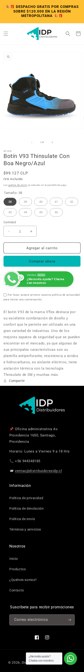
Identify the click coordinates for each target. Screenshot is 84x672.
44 (25, 211)
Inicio (13, 559)
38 (10, 200)
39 (25, 200)
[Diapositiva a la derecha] (52, 142)
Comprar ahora (42, 261)
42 (72, 200)
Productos (17, 569)
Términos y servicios (25, 529)
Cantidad (10, 222)
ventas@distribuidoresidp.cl (38, 471)
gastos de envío (17, 185)
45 (41, 211)
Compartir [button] (17, 381)
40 (41, 200)
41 (56, 200)
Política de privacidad (26, 498)
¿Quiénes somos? (23, 580)
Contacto (16, 590)
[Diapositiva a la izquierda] (32, 142)
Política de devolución (26, 508)
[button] (6, 34)
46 (56, 211)
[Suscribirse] (69, 619)
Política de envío (22, 519)
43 (10, 211)
